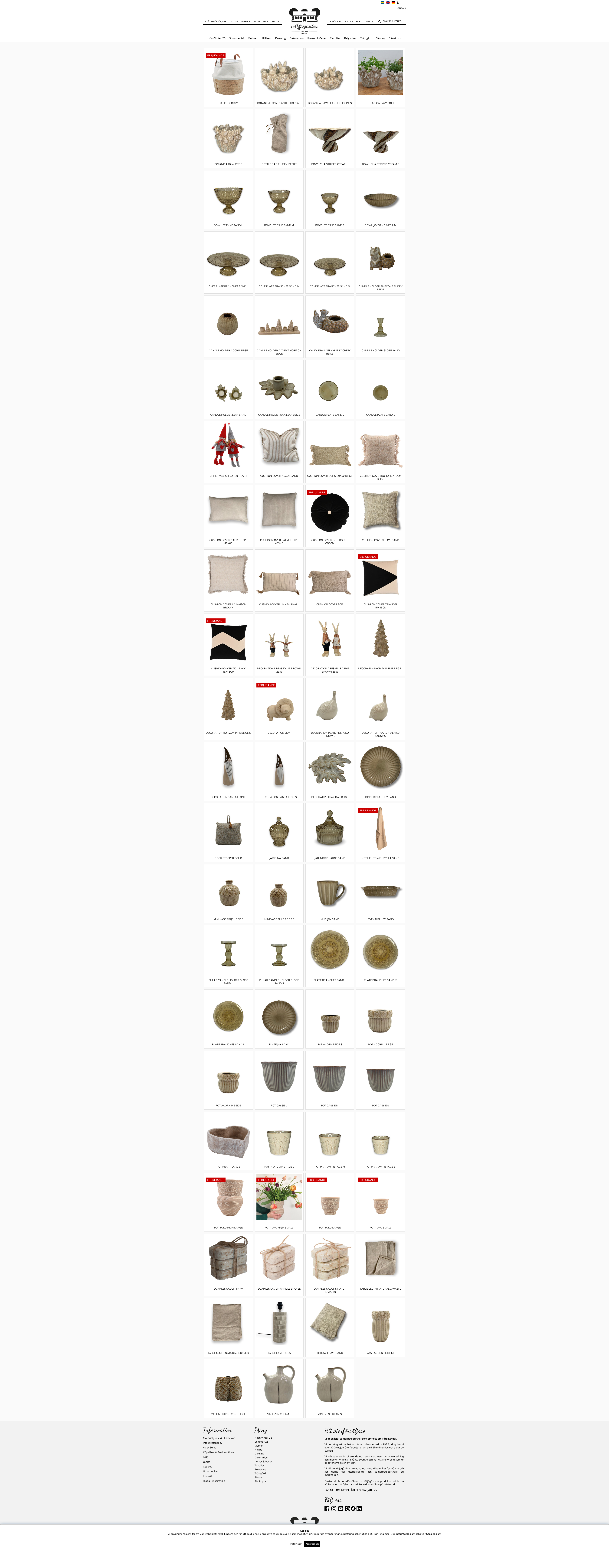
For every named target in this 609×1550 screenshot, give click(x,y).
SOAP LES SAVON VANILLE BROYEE (279, 1288)
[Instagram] (333, 1510)
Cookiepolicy (433, 1533)
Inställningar (295, 1544)
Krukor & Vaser (316, 38)
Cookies (207, 1466)
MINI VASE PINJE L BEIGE (228, 919)
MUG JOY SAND (330, 919)
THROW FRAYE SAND (330, 1352)
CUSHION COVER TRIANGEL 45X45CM (381, 606)
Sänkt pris (395, 38)
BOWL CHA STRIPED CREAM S (380, 164)
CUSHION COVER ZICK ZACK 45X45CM (228, 670)
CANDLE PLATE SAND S (380, 414)
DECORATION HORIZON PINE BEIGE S (228, 732)
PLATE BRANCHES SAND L (330, 980)
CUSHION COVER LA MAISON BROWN (228, 606)
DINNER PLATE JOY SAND (380, 797)
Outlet (206, 1461)
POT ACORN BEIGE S (330, 1044)
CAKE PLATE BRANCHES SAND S (330, 286)
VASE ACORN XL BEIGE (380, 1352)
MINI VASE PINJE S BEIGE (279, 919)
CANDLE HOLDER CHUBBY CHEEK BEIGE (329, 352)
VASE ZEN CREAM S (330, 1414)
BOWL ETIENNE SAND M (279, 225)
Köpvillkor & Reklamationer (219, 1452)
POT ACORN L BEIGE (380, 1044)
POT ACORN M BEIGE (228, 1105)
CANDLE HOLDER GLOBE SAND (381, 350)
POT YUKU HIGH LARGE (228, 1227)
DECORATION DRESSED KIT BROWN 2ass (279, 670)
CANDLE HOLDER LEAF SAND (228, 414)
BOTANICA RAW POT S (228, 164)
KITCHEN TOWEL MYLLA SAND (380, 858)
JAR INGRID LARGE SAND (329, 858)
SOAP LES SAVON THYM (228, 1288)
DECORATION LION (279, 732)
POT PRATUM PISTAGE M (330, 1166)
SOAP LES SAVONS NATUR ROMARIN (330, 1290)
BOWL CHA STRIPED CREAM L (329, 164)
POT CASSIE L (279, 1105)
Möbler (252, 38)
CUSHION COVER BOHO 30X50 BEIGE (329, 475)
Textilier (335, 38)
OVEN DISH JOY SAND (380, 919)
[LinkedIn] (359, 1510)
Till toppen (209, 45)
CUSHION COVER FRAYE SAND (380, 540)
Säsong (380, 38)
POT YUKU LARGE (330, 1227)
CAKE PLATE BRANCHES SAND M (279, 286)
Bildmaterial (260, 21)
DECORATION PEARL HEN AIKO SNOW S (380, 734)
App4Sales (209, 1447)
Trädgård (366, 38)
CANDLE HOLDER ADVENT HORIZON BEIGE (279, 352)
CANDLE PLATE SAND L (329, 414)
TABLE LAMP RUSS (279, 1352)
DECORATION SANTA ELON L (228, 797)
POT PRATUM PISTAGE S (380, 1166)
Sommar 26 (236, 38)
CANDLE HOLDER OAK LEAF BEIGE (279, 414)
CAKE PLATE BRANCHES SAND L (228, 286)
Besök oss (335, 21)
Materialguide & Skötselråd (219, 1438)
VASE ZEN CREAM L (279, 1414)
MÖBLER (245, 21)
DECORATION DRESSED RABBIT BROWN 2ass (330, 670)
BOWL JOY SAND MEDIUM (380, 225)
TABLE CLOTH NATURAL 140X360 (228, 1352)
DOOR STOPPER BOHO (228, 858)
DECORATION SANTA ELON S (279, 797)
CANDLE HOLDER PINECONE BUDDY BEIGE (381, 288)
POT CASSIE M (329, 1105)
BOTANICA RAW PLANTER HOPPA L (279, 103)
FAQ (205, 1457)
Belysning (350, 38)
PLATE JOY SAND (279, 1044)
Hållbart (266, 38)
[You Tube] (340, 1510)
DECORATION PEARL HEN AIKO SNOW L (330, 734)
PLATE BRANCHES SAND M (380, 980)
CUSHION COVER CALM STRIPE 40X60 (228, 541)
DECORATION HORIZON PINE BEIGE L (380, 668)
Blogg (275, 21)
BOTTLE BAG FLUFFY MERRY (279, 164)
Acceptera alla (312, 1544)
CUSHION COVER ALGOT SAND (279, 475)
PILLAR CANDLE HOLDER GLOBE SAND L (228, 982)
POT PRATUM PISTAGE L (279, 1166)
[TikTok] (354, 1510)
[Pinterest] (347, 1510)
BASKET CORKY (228, 103)
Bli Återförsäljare (215, 21)
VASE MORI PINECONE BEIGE (228, 1414)
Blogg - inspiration (214, 1480)
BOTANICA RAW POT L (380, 103)
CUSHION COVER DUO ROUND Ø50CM (329, 541)
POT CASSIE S (380, 1105)
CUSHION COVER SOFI (329, 604)
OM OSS (234, 21)
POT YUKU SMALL (380, 1227)
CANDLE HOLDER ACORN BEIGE (228, 350)
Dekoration (297, 38)
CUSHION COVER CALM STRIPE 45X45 (279, 541)
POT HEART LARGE (228, 1166)
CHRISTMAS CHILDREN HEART (228, 475)
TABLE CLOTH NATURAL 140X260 (380, 1288)
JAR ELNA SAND (279, 858)
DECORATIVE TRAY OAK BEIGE (329, 797)
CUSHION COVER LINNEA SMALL (279, 604)
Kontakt (368, 21)
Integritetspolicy (212, 1442)
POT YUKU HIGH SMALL (279, 1227)
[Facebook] (327, 1510)
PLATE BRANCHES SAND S (228, 1044)
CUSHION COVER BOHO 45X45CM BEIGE (380, 477)
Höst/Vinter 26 (216, 38)
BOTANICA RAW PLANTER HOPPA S (330, 103)
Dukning (280, 38)
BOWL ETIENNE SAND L (228, 225)
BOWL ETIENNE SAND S (329, 225)
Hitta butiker (352, 21)
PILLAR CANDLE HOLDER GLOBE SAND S (279, 982)
